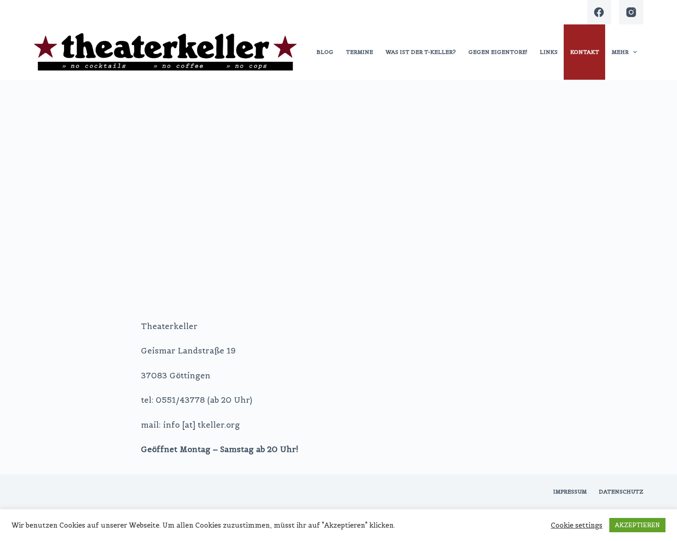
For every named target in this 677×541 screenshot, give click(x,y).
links (549, 51)
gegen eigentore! (497, 51)
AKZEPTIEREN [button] (637, 525)
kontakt (584, 51)
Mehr (620, 51)
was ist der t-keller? (420, 51)
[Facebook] (599, 12)
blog (324, 51)
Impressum (570, 491)
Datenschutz (621, 491)
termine (359, 51)
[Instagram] (631, 12)
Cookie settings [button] (576, 525)
